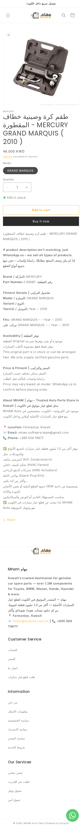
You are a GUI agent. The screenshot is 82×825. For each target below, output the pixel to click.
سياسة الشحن (16, 738)
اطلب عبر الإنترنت (19, 781)
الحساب (12, 650)
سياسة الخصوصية (18, 720)
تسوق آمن (14, 800)
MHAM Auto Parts (34, 823)
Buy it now (41, 221)
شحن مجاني (15, 772)
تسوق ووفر (14, 790)
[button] (8, 15)
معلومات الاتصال (18, 711)
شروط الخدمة (16, 747)
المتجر (11, 659)
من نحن (13, 702)
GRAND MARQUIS (20, 170)
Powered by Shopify (57, 823)
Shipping (7, 156)
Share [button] (11, 519)
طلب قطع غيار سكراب (21, 677)
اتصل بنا (13, 668)
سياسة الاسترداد (17, 729)
